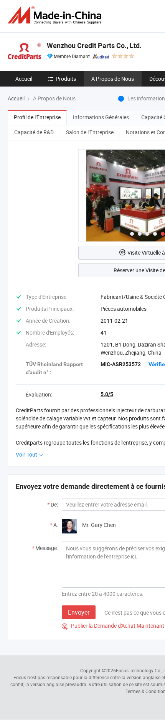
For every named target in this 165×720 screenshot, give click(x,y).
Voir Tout (27, 454)
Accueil (23, 78)
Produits (66, 78)
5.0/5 (107, 394)
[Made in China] (56, 15)
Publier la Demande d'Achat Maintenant (113, 625)
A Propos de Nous (112, 78)
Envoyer (78, 612)
